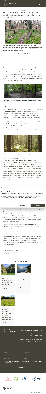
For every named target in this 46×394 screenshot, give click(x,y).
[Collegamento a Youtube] (41, 392)
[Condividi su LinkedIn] (11, 254)
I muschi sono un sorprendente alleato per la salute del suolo (19, 184)
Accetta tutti (37, 205)
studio (19, 71)
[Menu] (41, 4)
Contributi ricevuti (30, 391)
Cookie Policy (25, 391)
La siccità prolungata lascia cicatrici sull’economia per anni (23, 281)
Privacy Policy (18, 361)
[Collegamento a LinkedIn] (39, 392)
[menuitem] (39, 4)
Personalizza (22, 205)
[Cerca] (39, 4)
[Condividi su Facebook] (4, 254)
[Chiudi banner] (44, 187)
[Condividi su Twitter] (6, 254)
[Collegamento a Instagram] (34, 392)
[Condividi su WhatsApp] (9, 254)
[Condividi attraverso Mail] (13, 254)
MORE (4, 291)
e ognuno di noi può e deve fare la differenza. (31, 337)
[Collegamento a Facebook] (36, 392)
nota (26, 113)
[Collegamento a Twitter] (31, 392)
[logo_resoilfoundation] (10, 4)
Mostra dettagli (39, 201)
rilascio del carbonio (26, 231)
